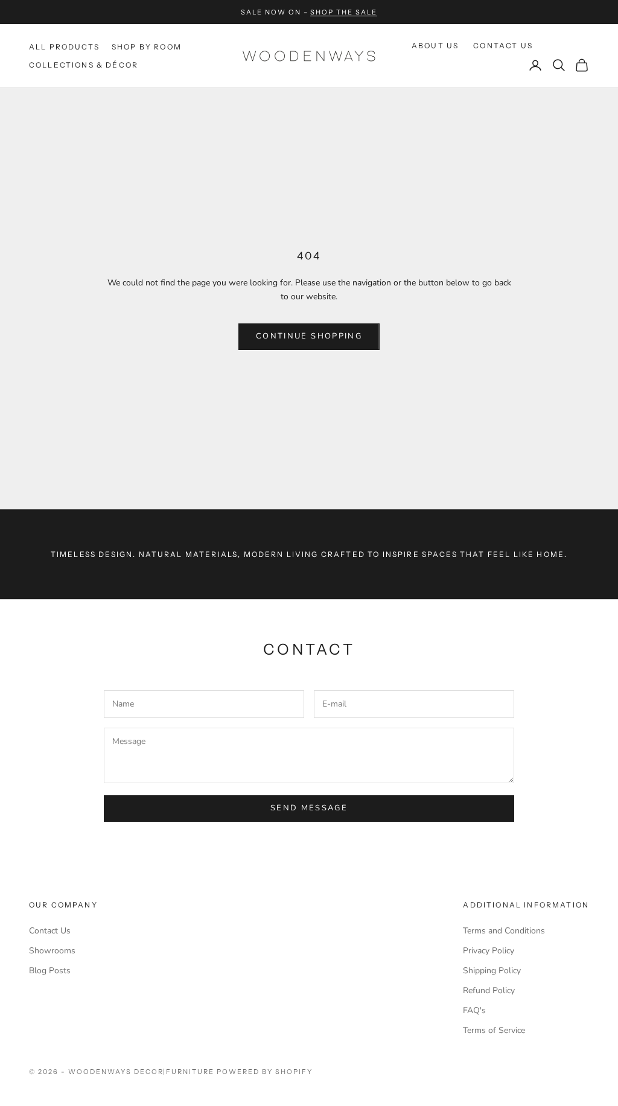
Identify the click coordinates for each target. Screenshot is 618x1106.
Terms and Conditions (504, 930)
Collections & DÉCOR (83, 64)
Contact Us (503, 45)
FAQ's (474, 1010)
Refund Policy (489, 990)
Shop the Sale (343, 12)
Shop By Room (147, 46)
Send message (309, 807)
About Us (435, 45)
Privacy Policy (488, 950)
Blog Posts (50, 970)
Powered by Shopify (265, 1071)
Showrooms (52, 950)
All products (64, 46)
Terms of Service (494, 1030)
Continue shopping (309, 336)
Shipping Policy (492, 970)
